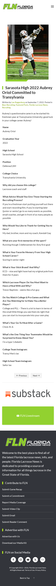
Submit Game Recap (12, 489)
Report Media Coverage (14, 502)
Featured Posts (22, 105)
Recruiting (6, 107)
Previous (23, 375)
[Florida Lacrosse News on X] (35, 559)
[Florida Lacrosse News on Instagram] (20, 559)
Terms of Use (30, 570)
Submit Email (8, 515)
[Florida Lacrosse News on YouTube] (28, 559)
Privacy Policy (40, 570)
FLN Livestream (29, 415)
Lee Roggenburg (18, 102)
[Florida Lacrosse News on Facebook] (13, 559)
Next (35, 375)
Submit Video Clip (11, 508)
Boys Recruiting (8, 105)
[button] (52, 6)
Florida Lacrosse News (38, 105)
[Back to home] (18, 6)
